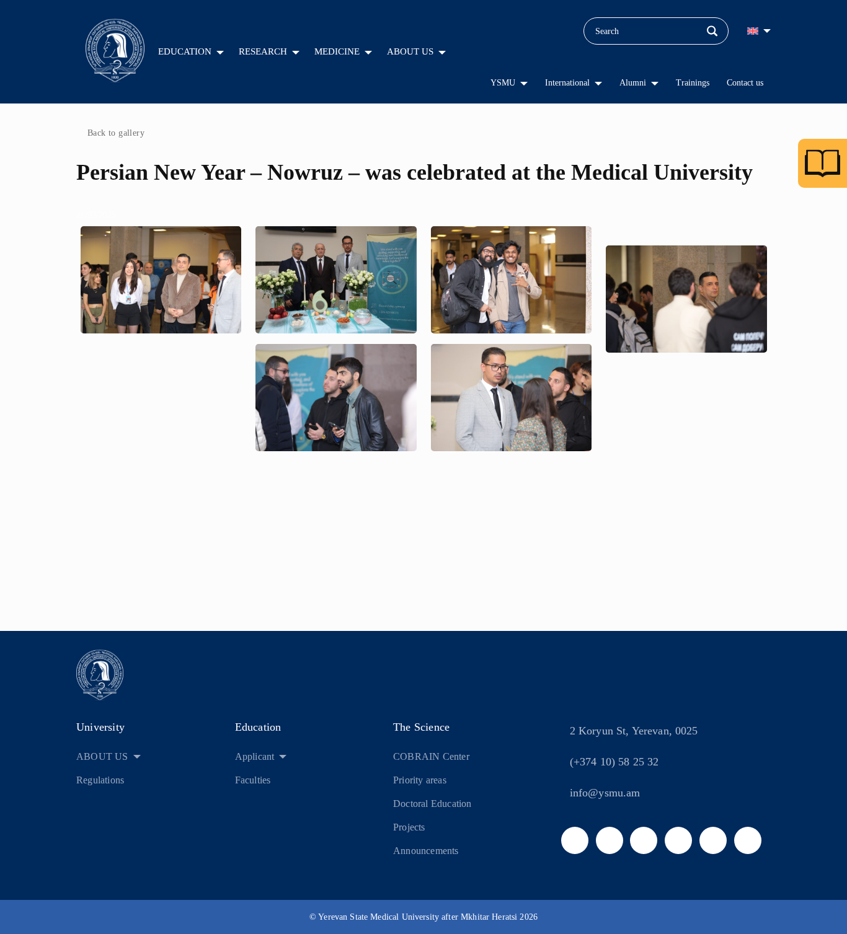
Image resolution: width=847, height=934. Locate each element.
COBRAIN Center (431, 756)
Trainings (692, 82)
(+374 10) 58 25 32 (614, 762)
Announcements (426, 850)
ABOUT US (410, 51)
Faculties (253, 780)
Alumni (632, 82)
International (567, 82)
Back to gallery (115, 133)
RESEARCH (263, 51)
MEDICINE (337, 51)
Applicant (255, 756)
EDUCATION (184, 51)
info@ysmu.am (605, 792)
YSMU (502, 82)
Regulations (100, 780)
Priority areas (419, 780)
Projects (409, 827)
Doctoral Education (432, 803)
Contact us (745, 82)
